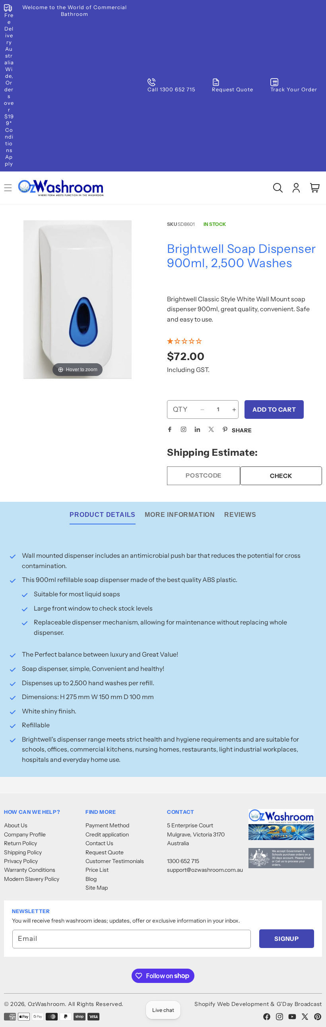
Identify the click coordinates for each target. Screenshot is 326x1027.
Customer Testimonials (114, 861)
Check (281, 476)
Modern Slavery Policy (31, 878)
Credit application (107, 834)
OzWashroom (46, 1004)
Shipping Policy (23, 852)
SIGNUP (286, 938)
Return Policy (20, 843)
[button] (278, 188)
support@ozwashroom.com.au (205, 869)
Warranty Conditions (29, 869)
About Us (15, 825)
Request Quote (104, 852)
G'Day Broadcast (299, 1004)
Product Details (103, 514)
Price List (97, 869)
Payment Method (107, 825)
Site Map (96, 887)
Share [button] (242, 430)
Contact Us (99, 843)
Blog (91, 878)
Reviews (240, 514)
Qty (180, 409)
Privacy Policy (21, 861)
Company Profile (25, 834)
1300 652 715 (183, 861)
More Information (180, 514)
